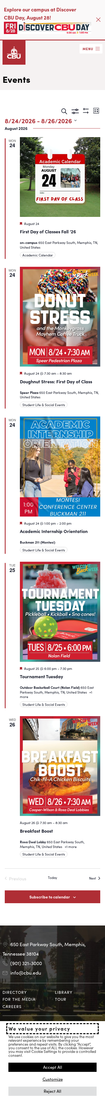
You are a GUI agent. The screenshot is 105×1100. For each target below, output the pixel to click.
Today (52, 877)
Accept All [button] (52, 1067)
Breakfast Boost (36, 831)
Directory (15, 992)
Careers (12, 1006)
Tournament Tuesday (41, 676)
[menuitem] (26, 992)
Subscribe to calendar (49, 897)
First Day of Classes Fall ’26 (48, 231)
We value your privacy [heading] (39, 1028)
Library (64, 992)
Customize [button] (53, 1079)
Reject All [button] (52, 1091)
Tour (60, 999)
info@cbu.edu (25, 972)
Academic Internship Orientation (54, 531)
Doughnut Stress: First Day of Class (56, 381)
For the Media (19, 999)
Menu (88, 48)
